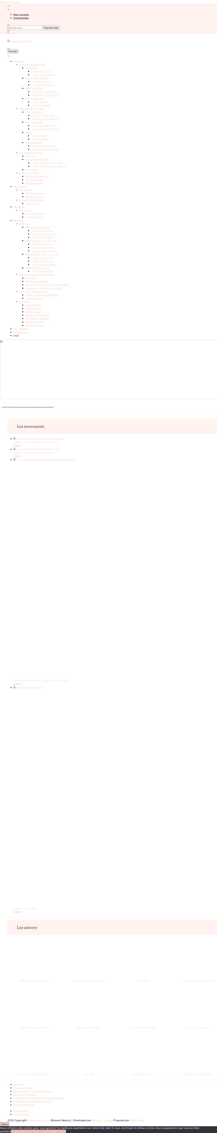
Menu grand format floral (47, 162)
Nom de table (33, 122)
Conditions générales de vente (32, 1101)
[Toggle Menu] (8, 56)
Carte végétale (41, 105)
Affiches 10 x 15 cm (37, 267)
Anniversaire (33, 305)
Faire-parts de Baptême (34, 1027)
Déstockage (20, 332)
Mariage (18, 61)
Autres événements (37, 315)
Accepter (16, 1131)
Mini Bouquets (34, 179)
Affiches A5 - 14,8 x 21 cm (41, 254)
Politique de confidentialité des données (38, 1098)
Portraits (30, 278)
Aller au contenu (10, 1)
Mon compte (21, 14)
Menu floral (39, 135)
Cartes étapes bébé (31, 200)
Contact (18, 1084)
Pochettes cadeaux (37, 318)
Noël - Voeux (33, 312)
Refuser (27, 1131)
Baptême (19, 207)
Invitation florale (42, 81)
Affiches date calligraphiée (42, 295)
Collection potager (43, 237)
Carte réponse (34, 98)
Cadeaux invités (29, 173)
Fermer (13, 51)
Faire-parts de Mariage (33, 980)
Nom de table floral (44, 125)
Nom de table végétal (45, 129)
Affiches (30, 156)
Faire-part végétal (43, 74)
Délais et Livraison (24, 1094)
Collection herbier (42, 230)
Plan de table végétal (45, 118)
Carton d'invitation (37, 78)
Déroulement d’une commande (32, 1091)
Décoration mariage (88, 1027)
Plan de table (33, 112)
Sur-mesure (20, 328)
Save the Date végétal (45, 95)
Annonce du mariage (32, 64)
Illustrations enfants (143, 1027)
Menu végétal (40, 139)
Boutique (19, 220)
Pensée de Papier (39, 1120)
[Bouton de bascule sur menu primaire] (8, 48)
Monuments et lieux (44, 234)
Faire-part (31, 68)
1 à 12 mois (32, 203)
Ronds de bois (34, 298)
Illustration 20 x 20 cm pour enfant (47, 284)
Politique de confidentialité (49, 1131)
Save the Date (34, 88)
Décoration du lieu (30, 152)
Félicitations (33, 308)
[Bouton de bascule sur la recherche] (8, 24)
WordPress (137, 1120)
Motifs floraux (33, 196)
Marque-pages (34, 183)
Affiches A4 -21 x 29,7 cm (41, 240)
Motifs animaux (35, 193)
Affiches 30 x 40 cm (37, 227)
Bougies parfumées (37, 176)
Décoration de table (31, 108)
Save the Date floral (44, 91)
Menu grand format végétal (48, 166)
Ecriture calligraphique (33, 291)
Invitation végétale (43, 85)
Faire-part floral (42, 71)
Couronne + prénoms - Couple (43, 288)
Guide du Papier (23, 1088)
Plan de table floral (43, 115)
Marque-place (34, 142)
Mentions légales (24, 1104)
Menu (28, 132)
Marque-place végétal (45, 149)
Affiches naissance (36, 281)
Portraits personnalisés (34, 1074)
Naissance (19, 186)
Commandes (21, 18)
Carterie (24, 301)
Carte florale (39, 102)
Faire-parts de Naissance (89, 980)
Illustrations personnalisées (36, 274)
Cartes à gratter (35, 322)
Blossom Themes (102, 1120)
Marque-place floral (44, 146)
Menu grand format (37, 159)
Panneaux (31, 169)
